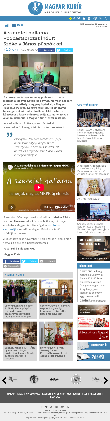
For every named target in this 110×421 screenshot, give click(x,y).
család (85, 300)
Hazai (20, 393)
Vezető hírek (87, 105)
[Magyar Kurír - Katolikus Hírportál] (55, 14)
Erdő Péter (97, 278)
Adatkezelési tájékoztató (74, 417)
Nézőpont (10, 49)
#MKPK (20, 275)
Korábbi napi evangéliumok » (95, 258)
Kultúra (55, 397)
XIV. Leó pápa (33, 393)
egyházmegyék (90, 296)
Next (106, 380)
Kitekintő (59, 393)
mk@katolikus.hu (80, 413)
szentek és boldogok (91, 292)
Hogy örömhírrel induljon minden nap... (93, 245)
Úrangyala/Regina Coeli (92, 285)
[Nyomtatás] (11, 267)
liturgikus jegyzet (89, 289)
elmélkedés (86, 282)
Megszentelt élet (77, 393)
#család (9, 275)
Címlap (11, 393)
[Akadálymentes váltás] (70, 18)
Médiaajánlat (43, 417)
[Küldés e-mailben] (47, 262)
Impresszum (31, 417)
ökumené (86, 271)
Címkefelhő (86, 266)
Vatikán (97, 282)
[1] (38, 92)
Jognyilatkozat (56, 417)
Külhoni (46, 393)
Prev (4, 380)
